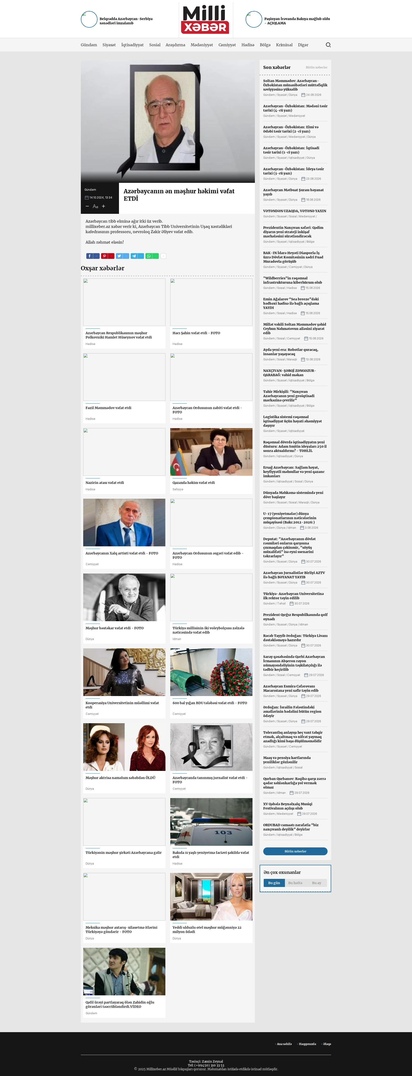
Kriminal (284, 44)
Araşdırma (175, 44)
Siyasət (109, 44)
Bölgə (265, 44)
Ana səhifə (284, 1044)
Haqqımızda (307, 1044)
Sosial (154, 44)
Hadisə (248, 44)
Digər (303, 44)
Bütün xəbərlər (317, 67)
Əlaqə (327, 1044)
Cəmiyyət (227, 44)
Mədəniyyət (202, 44)
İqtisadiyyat (132, 44)
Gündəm (89, 44)
